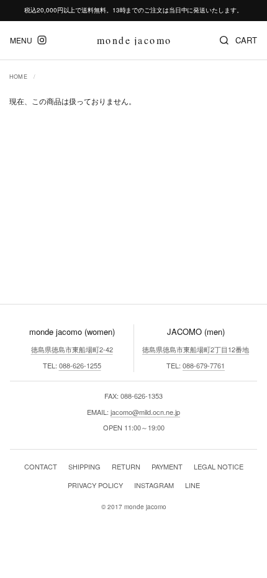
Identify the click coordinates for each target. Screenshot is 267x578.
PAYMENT (167, 466)
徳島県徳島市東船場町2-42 (72, 349)
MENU (21, 40)
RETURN (126, 466)
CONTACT (40, 466)
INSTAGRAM (154, 485)
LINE (192, 485)
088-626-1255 (80, 365)
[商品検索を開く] (224, 40)
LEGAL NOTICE (218, 466)
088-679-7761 (204, 365)
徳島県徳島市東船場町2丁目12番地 (195, 349)
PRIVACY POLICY (95, 485)
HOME (18, 77)
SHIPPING (84, 466)
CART (246, 40)
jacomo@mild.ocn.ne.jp (145, 412)
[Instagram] (41, 40)
